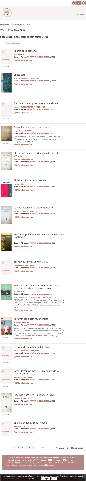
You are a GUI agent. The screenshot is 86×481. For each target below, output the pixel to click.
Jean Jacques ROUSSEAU (23, 159)
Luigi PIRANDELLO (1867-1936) (26, 265)
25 (68, 448)
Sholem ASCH (19, 426)
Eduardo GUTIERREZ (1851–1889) (26, 351)
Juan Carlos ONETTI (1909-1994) (26, 78)
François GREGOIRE (21, 322)
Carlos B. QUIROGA (21, 398)
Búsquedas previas (78, 3)
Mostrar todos (77, 448)
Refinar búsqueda (12, 43)
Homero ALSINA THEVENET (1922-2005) (29, 107)
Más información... (24, 60)
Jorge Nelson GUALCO (22, 131)
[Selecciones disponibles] (2, 43)
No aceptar (45, 478)
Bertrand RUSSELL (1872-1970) (26, 211)
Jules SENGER (19, 54)
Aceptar (54, 478)
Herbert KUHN (19, 184)
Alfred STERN (19, 292)
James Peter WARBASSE (23, 377)
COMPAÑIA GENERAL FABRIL (38, 57)
